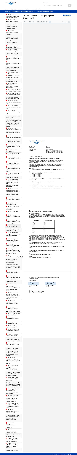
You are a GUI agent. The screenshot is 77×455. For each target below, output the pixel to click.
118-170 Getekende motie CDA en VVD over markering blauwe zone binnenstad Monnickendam (12, 445)
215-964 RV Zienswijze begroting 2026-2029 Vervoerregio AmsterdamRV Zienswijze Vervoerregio (13, 234)
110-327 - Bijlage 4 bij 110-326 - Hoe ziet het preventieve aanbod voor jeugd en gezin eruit (13, 163)
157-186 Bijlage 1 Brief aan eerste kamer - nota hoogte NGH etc (13, 199)
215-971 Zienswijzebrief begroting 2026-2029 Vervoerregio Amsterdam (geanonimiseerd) (13, 277)
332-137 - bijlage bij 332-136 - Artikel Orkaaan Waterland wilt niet (13, 90)
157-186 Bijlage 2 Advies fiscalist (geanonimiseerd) (12, 204)
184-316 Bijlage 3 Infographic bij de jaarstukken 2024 (13, 314)
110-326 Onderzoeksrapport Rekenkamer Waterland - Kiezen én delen (13, 146)
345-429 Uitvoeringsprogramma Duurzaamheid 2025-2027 (11, 431)
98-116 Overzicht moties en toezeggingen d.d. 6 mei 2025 (12, 76)
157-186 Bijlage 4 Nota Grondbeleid (12, 212)
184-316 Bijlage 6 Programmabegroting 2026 (11, 326)
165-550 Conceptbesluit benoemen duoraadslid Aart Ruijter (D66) (13, 107)
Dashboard (7, 8)
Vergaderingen (14, 8)
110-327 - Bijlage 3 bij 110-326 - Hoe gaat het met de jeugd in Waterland (13, 158)
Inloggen (68, 454)
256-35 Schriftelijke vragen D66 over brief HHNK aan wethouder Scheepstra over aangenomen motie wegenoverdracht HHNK (12, 398)
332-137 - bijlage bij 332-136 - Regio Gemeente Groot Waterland (13, 94)
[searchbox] (55, 5)
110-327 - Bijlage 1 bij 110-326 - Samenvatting (12, 150)
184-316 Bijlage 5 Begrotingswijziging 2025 (11, 323)
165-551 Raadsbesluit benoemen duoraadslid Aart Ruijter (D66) (13, 112)
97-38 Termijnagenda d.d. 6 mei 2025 (12, 73)
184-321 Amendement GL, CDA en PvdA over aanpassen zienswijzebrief (12, 331)
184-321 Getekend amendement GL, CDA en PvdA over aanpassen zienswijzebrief (12, 344)
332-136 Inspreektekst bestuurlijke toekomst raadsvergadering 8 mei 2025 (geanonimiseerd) (12, 85)
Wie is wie (28, 8)
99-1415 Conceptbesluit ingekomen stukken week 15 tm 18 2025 (13, 58)
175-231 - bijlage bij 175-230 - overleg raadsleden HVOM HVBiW (13, 137)
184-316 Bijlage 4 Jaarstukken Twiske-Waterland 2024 (12, 318)
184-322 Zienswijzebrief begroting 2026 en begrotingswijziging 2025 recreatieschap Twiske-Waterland (13, 367)
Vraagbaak (34, 8)
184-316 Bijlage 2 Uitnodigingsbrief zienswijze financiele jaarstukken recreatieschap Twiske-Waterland (13, 309)
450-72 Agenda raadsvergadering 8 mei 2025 (12, 31)
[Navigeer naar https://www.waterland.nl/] (11, 4)
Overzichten (21, 8)
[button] (69, 5)
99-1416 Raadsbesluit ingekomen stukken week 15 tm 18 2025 (13, 63)
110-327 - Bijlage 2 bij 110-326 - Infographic (12, 154)
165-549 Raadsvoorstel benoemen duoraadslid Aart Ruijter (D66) (13, 102)
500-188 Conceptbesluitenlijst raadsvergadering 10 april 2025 (13, 46)
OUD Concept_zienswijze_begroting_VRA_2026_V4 (13, 256)
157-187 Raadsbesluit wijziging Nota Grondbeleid (11, 226)
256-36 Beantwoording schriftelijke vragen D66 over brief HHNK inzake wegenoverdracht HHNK (13, 405)
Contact (39, 8)
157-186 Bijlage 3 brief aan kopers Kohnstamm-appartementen (12, 208)
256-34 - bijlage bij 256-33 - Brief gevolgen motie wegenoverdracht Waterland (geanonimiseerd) (13, 391)
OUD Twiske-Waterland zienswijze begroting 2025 (12, 335)
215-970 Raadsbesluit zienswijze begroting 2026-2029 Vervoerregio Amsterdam (12, 272)
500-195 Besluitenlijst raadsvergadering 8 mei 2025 (12, 20)
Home (13, 11)
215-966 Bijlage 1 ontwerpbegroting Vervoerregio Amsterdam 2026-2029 (12, 245)
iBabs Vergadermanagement (58, 454)
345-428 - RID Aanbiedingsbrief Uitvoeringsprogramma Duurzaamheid (11, 425)
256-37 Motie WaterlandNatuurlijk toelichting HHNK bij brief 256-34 (12, 411)
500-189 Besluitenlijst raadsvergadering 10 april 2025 (12, 50)
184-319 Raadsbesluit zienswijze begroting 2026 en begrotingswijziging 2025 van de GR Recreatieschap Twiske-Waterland (13, 360)
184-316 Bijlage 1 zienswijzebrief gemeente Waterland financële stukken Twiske (12, 303)
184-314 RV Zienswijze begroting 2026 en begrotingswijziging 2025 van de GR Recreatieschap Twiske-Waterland (13, 287)
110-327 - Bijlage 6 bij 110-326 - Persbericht (12, 174)
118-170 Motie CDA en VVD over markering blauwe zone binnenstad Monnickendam (13, 440)
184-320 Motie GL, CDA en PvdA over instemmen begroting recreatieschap (12, 379)
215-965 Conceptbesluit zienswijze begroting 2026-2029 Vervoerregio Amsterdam (12, 240)
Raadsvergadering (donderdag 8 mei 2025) (28, 11)
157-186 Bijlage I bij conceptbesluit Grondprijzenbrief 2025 (13, 217)
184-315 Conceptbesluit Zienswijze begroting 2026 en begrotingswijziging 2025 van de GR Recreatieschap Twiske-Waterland (13, 295)
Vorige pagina (68, 15)
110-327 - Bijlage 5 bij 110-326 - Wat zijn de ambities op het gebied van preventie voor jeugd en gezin (13, 169)
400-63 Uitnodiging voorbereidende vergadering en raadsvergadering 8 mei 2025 (12, 16)
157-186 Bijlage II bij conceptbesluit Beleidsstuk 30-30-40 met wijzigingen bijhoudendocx (13, 222)
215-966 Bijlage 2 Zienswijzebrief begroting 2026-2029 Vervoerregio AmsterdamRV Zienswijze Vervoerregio (13, 251)
